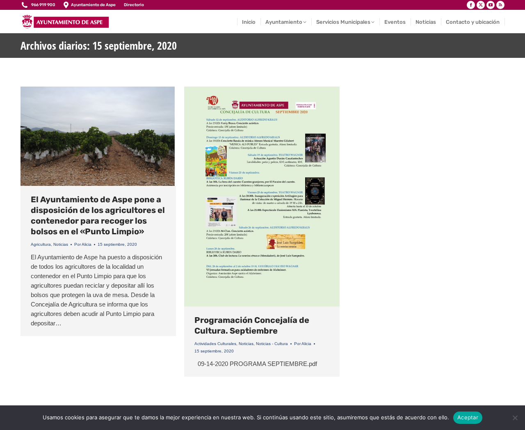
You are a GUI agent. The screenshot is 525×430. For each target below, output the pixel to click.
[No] (515, 418)
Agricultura (41, 244)
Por (82, 244)
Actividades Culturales (215, 343)
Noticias (60, 244)
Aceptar (467, 417)
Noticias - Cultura (272, 343)
